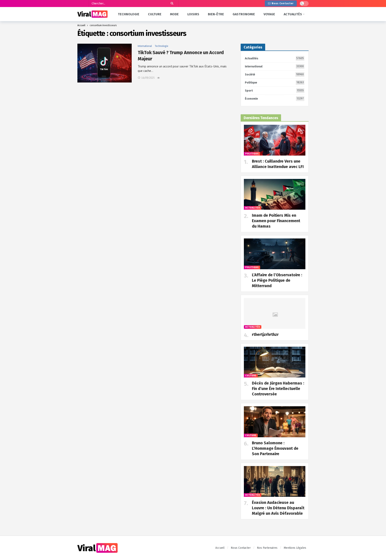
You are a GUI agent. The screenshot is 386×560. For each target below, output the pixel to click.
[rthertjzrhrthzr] (274, 313)
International (145, 46)
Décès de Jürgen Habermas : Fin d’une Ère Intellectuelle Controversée (278, 388)
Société (274, 74)
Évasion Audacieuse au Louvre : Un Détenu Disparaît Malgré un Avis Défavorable (278, 508)
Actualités (274, 58)
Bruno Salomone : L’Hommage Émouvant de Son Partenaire (275, 448)
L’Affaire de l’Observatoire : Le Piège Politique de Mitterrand (277, 280)
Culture (250, 375)
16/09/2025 (148, 77)
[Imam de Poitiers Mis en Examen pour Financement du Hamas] (274, 194)
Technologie (161, 46)
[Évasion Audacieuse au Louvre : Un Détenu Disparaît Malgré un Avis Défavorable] (274, 481)
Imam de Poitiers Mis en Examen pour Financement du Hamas (276, 221)
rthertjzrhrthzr (265, 334)
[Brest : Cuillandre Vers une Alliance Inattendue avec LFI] (274, 140)
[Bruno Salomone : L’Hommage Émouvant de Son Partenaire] (274, 421)
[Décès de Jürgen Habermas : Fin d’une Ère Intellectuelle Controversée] (274, 362)
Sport (274, 90)
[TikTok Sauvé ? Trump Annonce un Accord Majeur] (104, 63)
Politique (274, 82)
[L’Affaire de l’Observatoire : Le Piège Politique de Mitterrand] (274, 253)
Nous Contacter (283, 3)
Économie (274, 98)
